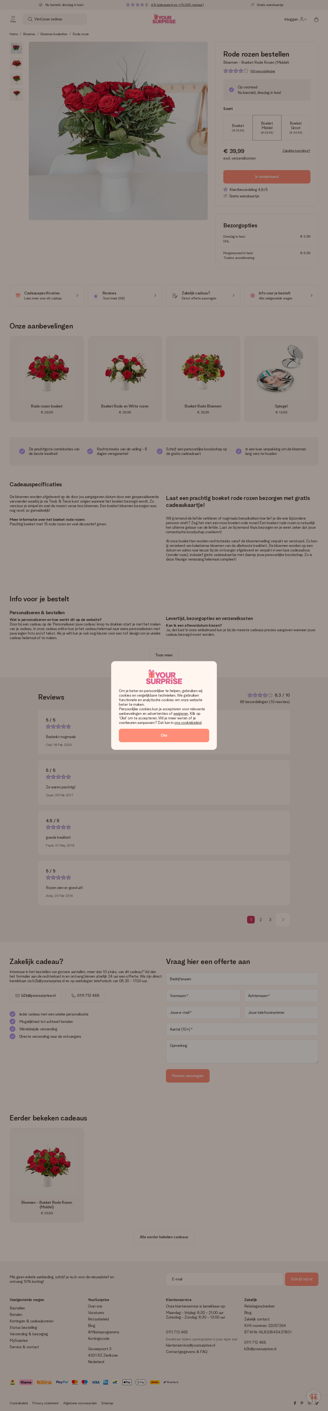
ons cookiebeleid (187, 722)
